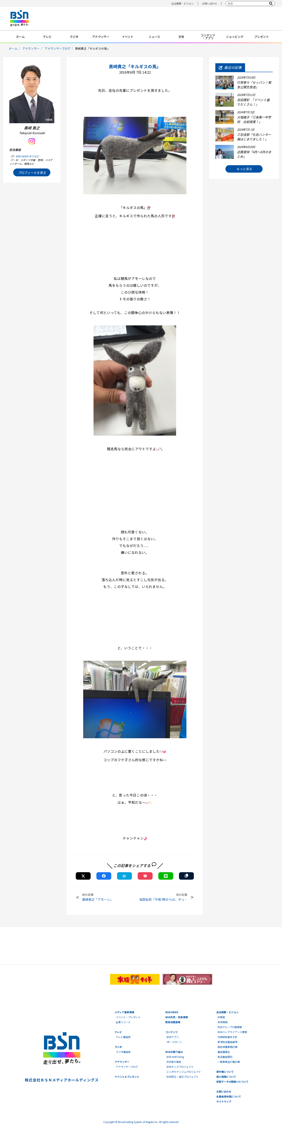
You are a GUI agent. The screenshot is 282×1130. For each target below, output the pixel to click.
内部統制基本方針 (227, 1037)
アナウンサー (100, 37)
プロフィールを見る (32, 172)
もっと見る (244, 169)
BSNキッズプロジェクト (180, 1066)
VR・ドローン (174, 1042)
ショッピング (234, 37)
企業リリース (123, 1022)
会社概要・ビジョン (182, 3)
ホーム (20, 37)
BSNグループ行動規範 (230, 1027)
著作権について (225, 1071)
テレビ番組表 (123, 1037)
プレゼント (261, 37)
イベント (127, 37)
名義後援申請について (228, 1096)
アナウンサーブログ (57, 48)
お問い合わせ (209, 3)
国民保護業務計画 (227, 1047)
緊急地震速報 (172, 1022)
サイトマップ (223, 1101)
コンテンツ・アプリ (208, 36)
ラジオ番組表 (123, 1052)
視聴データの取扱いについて (232, 1081)
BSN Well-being (175, 1056)
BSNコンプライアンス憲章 (232, 1032)
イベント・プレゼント (128, 1017)
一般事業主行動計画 (229, 1061)
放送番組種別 (225, 1056)
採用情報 (222, 1022)
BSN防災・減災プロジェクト (183, 1076)
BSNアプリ (173, 1037)
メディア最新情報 (124, 1012)
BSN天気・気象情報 (176, 1017)
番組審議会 (224, 1052)
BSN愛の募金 (174, 1061)
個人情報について (226, 1076)
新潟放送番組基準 (227, 1042)
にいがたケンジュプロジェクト (184, 1071)
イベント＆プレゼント (127, 1076)
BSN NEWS (171, 1012)
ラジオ (74, 37)
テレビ (47, 37)
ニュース (154, 37)
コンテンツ (171, 1032)
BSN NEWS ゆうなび (27, 156)
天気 (181, 37)
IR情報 (221, 1017)
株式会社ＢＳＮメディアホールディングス (61, 1079)
